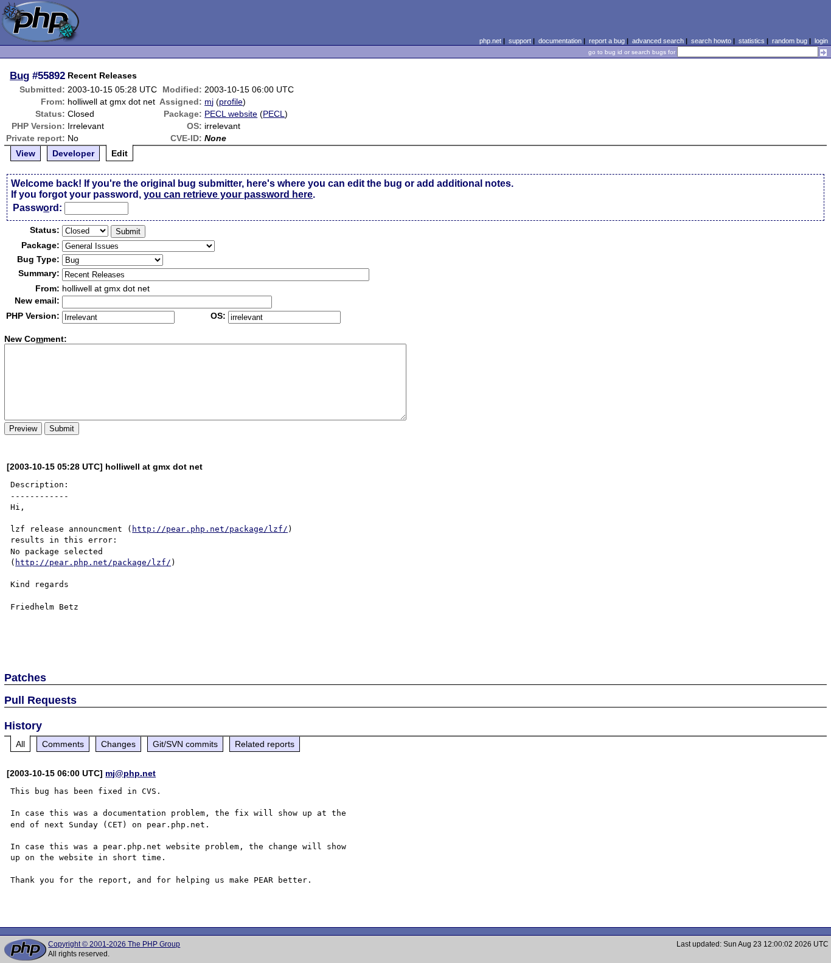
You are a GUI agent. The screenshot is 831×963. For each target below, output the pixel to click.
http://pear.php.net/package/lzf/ (210, 529)
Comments (63, 744)
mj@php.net (130, 773)
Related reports (264, 744)
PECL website (230, 114)
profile (231, 101)
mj (209, 101)
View (25, 153)
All (20, 744)
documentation (560, 40)
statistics (752, 40)
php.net (490, 40)
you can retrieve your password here (228, 194)
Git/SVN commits (185, 744)
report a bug (607, 40)
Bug (19, 75)
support (520, 40)
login (821, 40)
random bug (789, 40)
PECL (274, 114)
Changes (118, 744)
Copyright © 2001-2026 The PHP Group (114, 944)
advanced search (658, 40)
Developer (73, 153)
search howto (711, 40)
